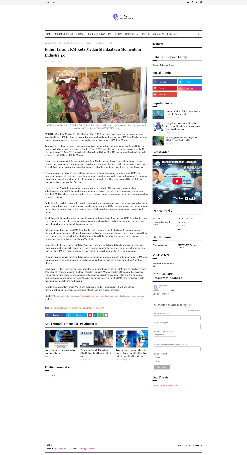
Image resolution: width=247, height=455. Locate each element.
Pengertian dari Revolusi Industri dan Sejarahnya (61, 351)
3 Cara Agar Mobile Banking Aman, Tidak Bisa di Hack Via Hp (182, 139)
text (158, 361)
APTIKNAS (182, 222)
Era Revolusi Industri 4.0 (60, 308)
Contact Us (197, 446)
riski (47, 61)
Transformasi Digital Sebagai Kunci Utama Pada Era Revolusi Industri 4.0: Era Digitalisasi (131, 352)
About (55, 2)
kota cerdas (87, 308)
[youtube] (188, 2)
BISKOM (156, 218)
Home (47, 2)
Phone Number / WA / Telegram (164, 333)
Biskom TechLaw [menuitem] (96, 34)
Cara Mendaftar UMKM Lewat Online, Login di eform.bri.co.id (183, 112)
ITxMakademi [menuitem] (132, 34)
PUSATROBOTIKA (185, 218)
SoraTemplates (60, 448)
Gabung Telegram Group (163, 65)
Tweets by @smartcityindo (165, 385)
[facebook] (192, 2)
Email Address (161, 313)
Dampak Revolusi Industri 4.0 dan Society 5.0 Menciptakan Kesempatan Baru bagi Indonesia (183, 126)
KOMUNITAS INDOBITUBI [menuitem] (164, 34)
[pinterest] (165, 88)
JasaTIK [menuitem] (146, 34)
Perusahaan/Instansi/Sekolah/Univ (170, 344)
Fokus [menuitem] (79, 34)
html (159, 357)
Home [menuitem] (48, 34)
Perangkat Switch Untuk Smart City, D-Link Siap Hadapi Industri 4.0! (96, 352)
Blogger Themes (88, 448)
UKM (55, 43)
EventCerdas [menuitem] (115, 34)
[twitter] (196, 2)
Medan (96, 308)
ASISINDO (181, 225)
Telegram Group (160, 245)
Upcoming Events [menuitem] (63, 34)
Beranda (48, 43)
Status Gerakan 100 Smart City (164, 264)
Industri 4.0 (76, 308)
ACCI (180, 229)
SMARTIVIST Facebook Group (188, 246)
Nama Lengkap (161, 323)
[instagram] (201, 2)
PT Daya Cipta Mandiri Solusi (162, 223)
